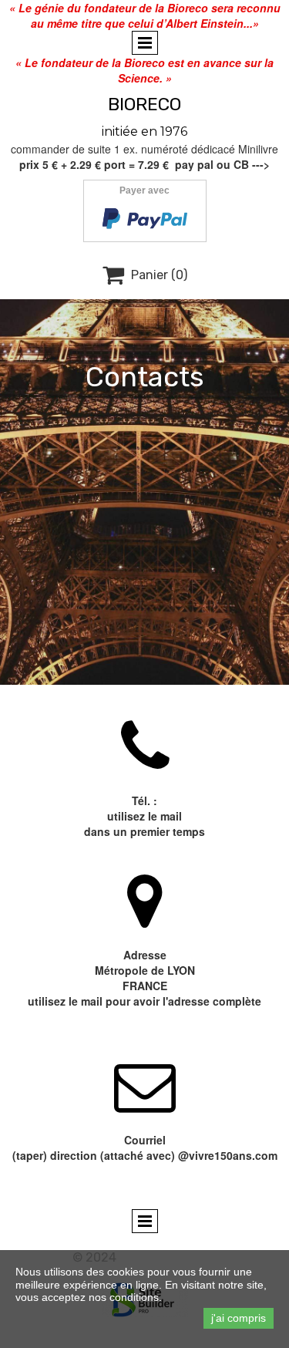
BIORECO (144, 104)
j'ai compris (238, 1318)
